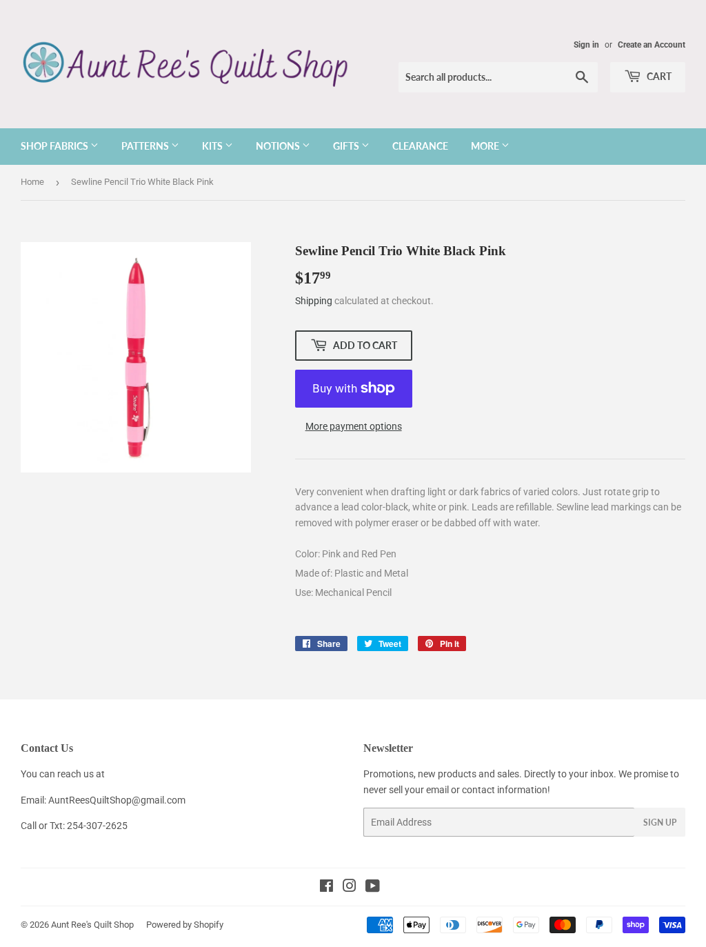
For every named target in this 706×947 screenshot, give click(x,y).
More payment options (353, 426)
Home (32, 182)
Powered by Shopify (184, 924)
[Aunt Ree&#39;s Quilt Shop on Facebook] (326, 887)
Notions (279, 146)
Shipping (313, 300)
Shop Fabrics (55, 146)
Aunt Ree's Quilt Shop (92, 924)
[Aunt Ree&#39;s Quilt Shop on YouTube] (372, 887)
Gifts (347, 146)
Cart (658, 76)
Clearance (420, 146)
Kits (213, 146)
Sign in (586, 45)
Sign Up (659, 822)
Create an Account (651, 45)
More (486, 146)
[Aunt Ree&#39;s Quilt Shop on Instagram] (349, 887)
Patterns (146, 146)
